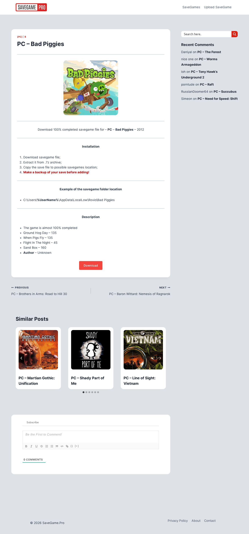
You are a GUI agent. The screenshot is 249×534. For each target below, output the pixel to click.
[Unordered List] (51, 446)
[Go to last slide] (21, 358)
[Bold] (26, 446)
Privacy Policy (178, 521)
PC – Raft (207, 84)
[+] (77, 446)
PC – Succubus (225, 91)
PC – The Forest (209, 52)
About (196, 521)
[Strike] (41, 446)
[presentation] (38, 349)
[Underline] (36, 446)
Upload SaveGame (218, 7)
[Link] (67, 446)
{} (72, 446)
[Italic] (31, 446)
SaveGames (191, 7)
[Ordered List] (46, 446)
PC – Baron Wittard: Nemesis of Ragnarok (139, 291)
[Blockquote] (56, 446)
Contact (210, 521)
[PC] (19, 36)
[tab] (83, 392)
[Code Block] (62, 446)
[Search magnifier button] (235, 34)
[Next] (160, 358)
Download (91, 265)
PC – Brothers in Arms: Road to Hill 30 (39, 291)
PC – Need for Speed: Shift (218, 99)
